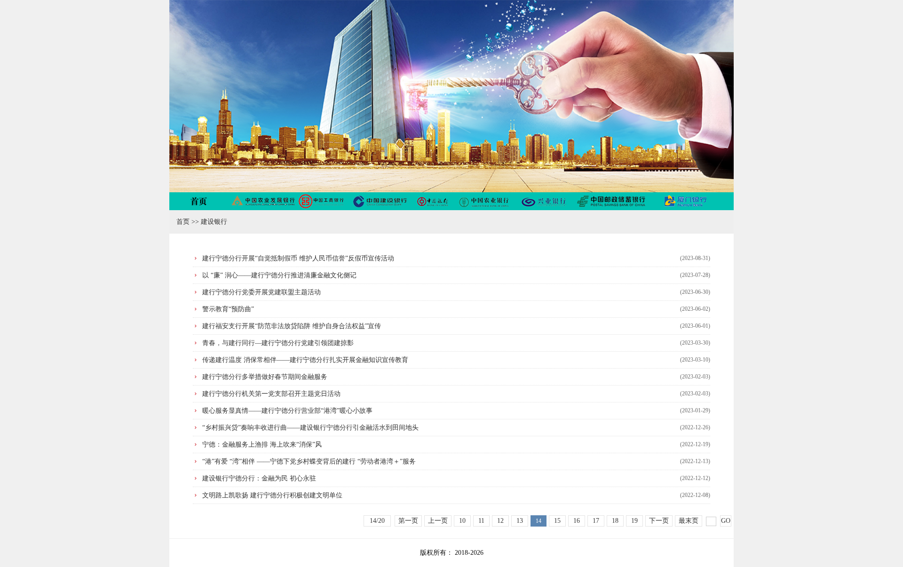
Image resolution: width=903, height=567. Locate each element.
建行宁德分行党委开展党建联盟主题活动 (261, 292)
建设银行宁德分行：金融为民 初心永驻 (259, 478)
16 (576, 520)
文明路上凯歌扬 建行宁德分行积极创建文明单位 (272, 495)
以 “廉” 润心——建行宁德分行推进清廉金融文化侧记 (279, 275)
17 (596, 520)
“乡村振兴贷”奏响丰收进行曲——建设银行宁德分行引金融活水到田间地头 (310, 427)
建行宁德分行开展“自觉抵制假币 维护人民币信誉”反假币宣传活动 (298, 258)
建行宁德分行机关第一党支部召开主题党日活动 (271, 393)
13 (519, 520)
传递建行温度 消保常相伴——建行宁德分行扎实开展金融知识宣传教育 (305, 359)
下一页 (659, 520)
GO (725, 520)
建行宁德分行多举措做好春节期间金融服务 (264, 376)
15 (557, 520)
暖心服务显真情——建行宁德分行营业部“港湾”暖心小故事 (287, 410)
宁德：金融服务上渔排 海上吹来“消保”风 (262, 444)
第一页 (408, 520)
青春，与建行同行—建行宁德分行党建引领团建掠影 (278, 342)
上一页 (438, 520)
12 (500, 520)
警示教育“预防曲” (228, 309)
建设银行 (214, 221)
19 (634, 520)
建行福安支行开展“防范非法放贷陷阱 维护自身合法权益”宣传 (291, 326)
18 (615, 520)
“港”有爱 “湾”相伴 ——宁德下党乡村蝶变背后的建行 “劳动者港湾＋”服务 (309, 461)
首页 (183, 221)
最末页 (688, 520)
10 (462, 520)
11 (481, 520)
